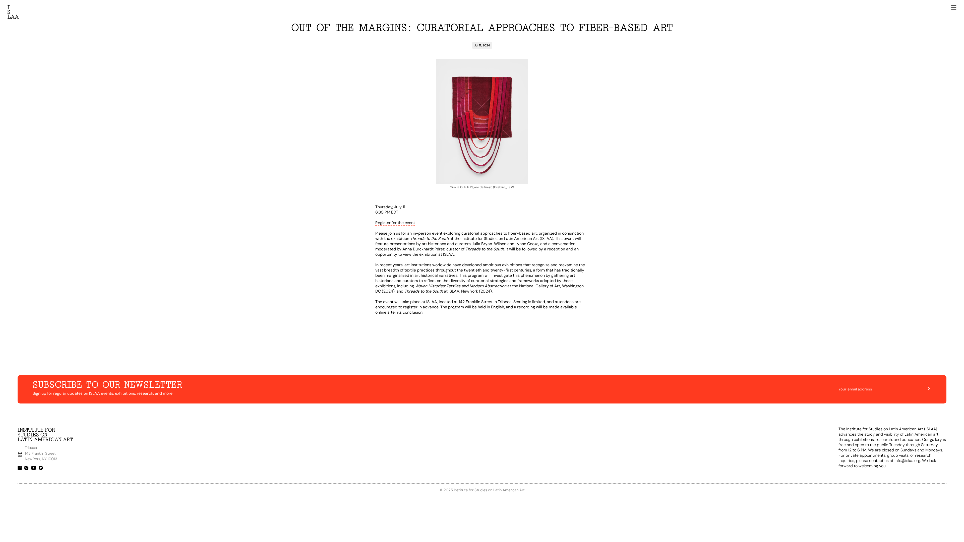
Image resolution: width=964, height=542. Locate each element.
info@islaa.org (907, 460)
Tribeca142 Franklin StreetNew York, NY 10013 (41, 453)
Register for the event (395, 222)
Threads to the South (429, 238)
